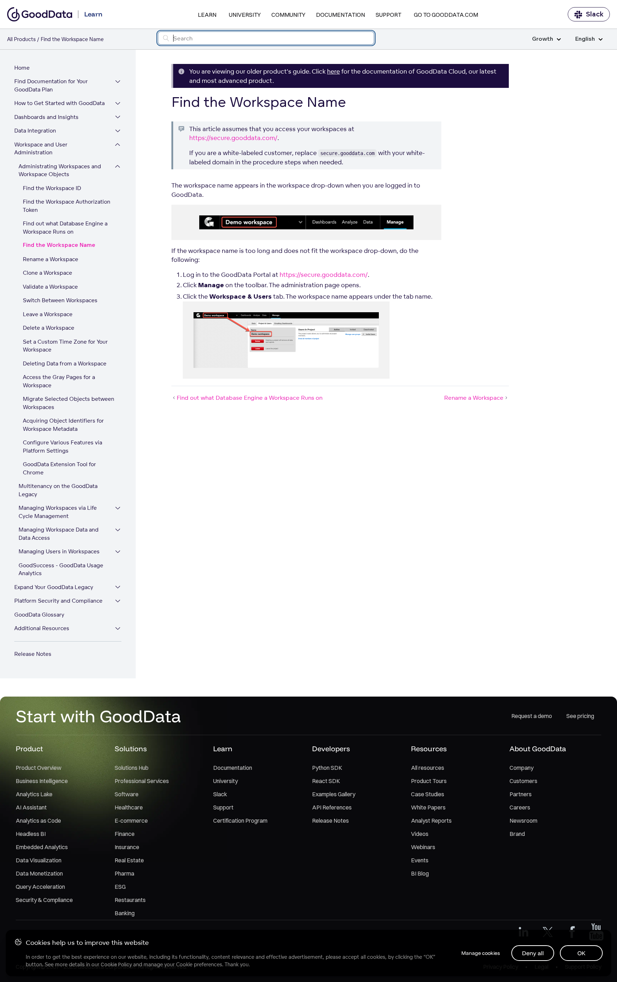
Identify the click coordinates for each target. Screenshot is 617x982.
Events (419, 860)
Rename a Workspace (50, 259)
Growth (542, 39)
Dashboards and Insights (46, 117)
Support (388, 14)
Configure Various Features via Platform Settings (62, 446)
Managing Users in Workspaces (59, 551)
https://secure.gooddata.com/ (233, 137)
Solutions (131, 748)
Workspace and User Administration (40, 148)
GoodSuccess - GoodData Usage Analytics (61, 569)
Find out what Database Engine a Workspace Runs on (65, 227)
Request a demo (531, 715)
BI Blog (420, 873)
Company (521, 767)
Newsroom (523, 820)
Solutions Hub (132, 767)
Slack (594, 14)
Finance (125, 833)
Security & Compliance (44, 899)
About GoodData (538, 748)
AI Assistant (31, 807)
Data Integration (35, 131)
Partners (521, 794)
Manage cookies (480, 953)
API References (332, 807)
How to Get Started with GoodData (59, 103)
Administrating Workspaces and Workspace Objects (60, 170)
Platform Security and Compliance (58, 601)
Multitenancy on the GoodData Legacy (58, 490)
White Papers (428, 807)
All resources (427, 767)
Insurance (127, 847)
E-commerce (131, 820)
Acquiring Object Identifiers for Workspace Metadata (63, 425)
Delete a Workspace (48, 328)
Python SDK (327, 767)
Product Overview (38, 767)
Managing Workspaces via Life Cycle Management (58, 512)
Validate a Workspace (50, 286)
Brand (517, 833)
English (585, 39)
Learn (207, 14)
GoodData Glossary (39, 614)
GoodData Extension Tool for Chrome (59, 468)
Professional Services (142, 780)
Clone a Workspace (47, 273)
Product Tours (429, 780)
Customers (523, 780)
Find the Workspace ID (52, 188)
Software (127, 794)
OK (581, 953)
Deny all (533, 953)
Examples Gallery (333, 794)
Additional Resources (41, 628)
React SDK (326, 780)
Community (288, 14)
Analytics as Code (38, 820)
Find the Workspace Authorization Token (66, 206)
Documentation (340, 14)
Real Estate (129, 860)
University (245, 14)
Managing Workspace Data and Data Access (59, 534)
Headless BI (31, 833)
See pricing (580, 715)
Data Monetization (39, 873)
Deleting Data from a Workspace (64, 363)
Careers (520, 807)
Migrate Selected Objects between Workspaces (68, 403)
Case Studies (427, 794)
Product (29, 748)
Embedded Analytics (42, 847)
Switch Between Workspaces (60, 300)
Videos (419, 833)
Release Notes (32, 653)
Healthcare (129, 807)
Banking (125, 913)
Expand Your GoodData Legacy (53, 587)
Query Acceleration (40, 886)
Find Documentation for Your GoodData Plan (51, 85)
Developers (331, 748)
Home (22, 67)
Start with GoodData (98, 715)
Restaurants (130, 899)
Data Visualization (38, 860)
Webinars (423, 847)
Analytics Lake (34, 794)
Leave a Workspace (47, 314)
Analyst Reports (431, 820)
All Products (21, 39)
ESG (120, 886)
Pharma (124, 873)
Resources (429, 748)
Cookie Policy (116, 964)
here (333, 71)
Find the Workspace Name (59, 246)
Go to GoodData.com (446, 14)
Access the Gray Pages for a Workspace (59, 381)
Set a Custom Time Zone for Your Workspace (65, 345)
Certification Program (240, 820)
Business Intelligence (42, 780)
